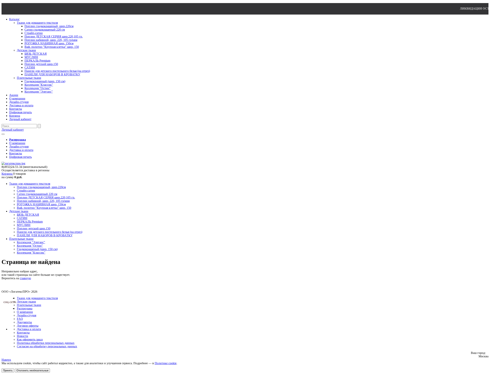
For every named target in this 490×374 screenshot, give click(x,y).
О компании (17, 143)
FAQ (20, 318)
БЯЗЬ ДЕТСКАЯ (28, 214)
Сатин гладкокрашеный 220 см (37, 194)
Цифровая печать (20, 156)
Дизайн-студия (19, 146)
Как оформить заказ (30, 339)
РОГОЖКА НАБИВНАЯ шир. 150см (41, 204)
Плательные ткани (21, 238)
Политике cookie (165, 363)
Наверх (6, 359)
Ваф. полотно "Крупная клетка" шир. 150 (44, 207)
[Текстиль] (13, 163)
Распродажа (24, 308)
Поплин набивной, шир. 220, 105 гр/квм (43, 201)
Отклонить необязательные (32, 370)
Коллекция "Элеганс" (31, 242)
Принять (8, 370)
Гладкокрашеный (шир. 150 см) (37, 249)
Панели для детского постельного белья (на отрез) (49, 232)
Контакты (15, 153)
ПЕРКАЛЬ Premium (30, 221)
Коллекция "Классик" (31, 252)
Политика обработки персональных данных (45, 343)
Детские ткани (18, 211)
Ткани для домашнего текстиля (29, 183)
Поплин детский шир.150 (33, 228)
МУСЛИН (23, 225)
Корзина (7, 173)
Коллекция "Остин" (30, 245)
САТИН (22, 218)
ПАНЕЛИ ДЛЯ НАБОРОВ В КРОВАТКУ (45, 235)
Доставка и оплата (21, 150)
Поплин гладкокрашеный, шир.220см (41, 187)
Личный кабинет (13, 129)
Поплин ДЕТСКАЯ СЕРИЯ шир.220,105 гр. (46, 197)
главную (25, 278)
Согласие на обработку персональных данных (47, 346)
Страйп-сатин (26, 190)
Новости (22, 336)
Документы (24, 322)
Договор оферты (27, 325)
